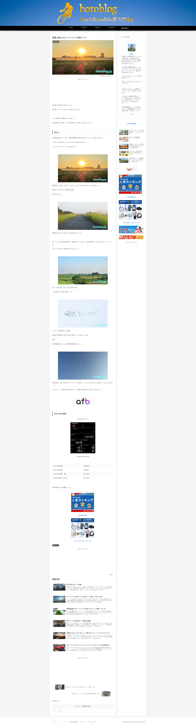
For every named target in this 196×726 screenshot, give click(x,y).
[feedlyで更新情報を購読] (131, 114)
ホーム (55, 721)
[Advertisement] (82, 91)
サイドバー (82, 721)
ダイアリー (56, 545)
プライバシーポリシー (92, 722)
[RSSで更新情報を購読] (133, 114)
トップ (64, 721)
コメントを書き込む (83, 706)
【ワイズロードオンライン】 (83, 540)
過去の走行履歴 (73, 721)
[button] (143, 37)
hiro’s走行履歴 (131, 123)
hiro (131, 54)
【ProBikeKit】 (82, 515)
